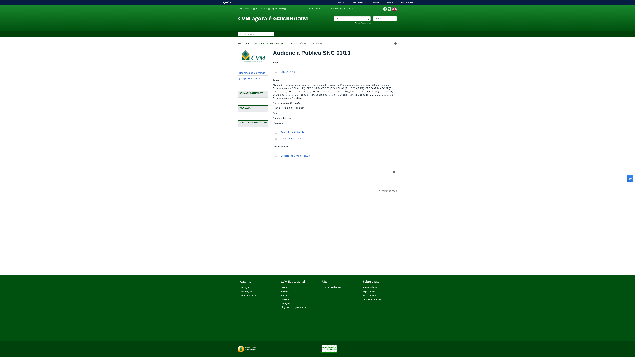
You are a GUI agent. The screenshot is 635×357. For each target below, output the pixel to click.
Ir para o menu (263, 9)
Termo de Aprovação (291, 138)
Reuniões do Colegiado (252, 72)
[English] (394, 9)
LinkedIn (285, 299)
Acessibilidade (313, 8)
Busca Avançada (363, 23)
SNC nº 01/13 (288, 72)
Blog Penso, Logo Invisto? (293, 307)
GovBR (227, 2)
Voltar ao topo (389, 190)
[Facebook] (385, 9)
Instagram (286, 303)
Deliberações (246, 291)
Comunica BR (340, 2)
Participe (376, 2)
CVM (256, 43)
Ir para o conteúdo (246, 9)
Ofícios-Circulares (248, 295)
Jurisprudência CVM (250, 78)
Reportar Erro (369, 291)
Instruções (245, 287)
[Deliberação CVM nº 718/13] (276, 156)
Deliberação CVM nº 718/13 (295, 155)
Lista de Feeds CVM (331, 287)
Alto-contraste (330, 8)
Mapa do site (346, 8)
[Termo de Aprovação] (276, 138)
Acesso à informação (358, 2)
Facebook (286, 287)
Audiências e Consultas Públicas (277, 43)
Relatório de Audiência (292, 132)
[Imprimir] (395, 43)
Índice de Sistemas (372, 299)
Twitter (284, 291)
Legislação (389, 2)
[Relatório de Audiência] (276, 132)
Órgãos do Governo (407, 2)
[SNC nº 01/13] (276, 72)
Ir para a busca (278, 9)
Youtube (285, 295)
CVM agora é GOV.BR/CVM (273, 18)
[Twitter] (389, 9)
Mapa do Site (369, 295)
